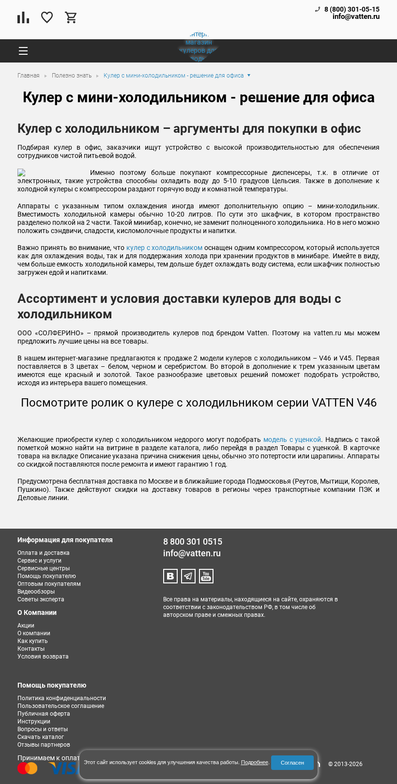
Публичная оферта (43, 713)
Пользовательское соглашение (60, 706)
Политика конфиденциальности (61, 698)
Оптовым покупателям (49, 583)
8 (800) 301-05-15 (352, 9)
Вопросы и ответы (42, 729)
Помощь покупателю (46, 576)
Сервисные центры (43, 568)
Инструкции (33, 721)
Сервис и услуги (39, 560)
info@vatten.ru (356, 17)
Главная (29, 75)
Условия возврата (43, 656)
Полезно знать (72, 75)
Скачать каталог (40, 737)
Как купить (32, 641)
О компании (33, 633)
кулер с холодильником (165, 247)
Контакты (31, 648)
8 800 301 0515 (192, 541)
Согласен (292, 762)
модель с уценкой (292, 439)
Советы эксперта (40, 599)
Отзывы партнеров (43, 744)
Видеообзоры (36, 591)
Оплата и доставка (43, 552)
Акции (25, 625)
